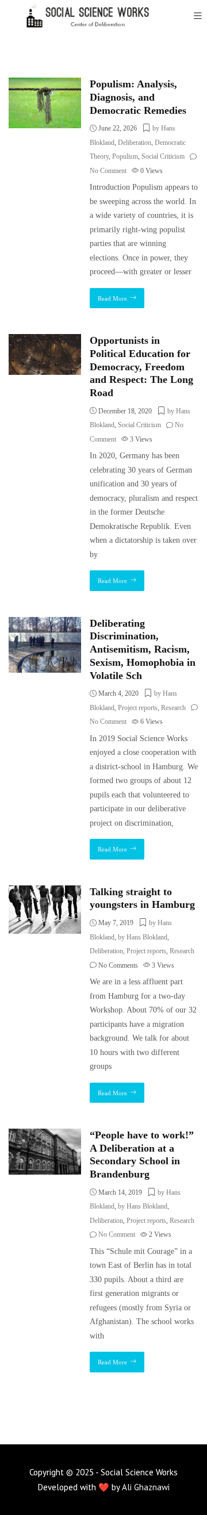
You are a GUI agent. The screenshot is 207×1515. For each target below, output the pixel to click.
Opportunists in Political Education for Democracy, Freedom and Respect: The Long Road (141, 366)
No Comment (108, 171)
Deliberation (134, 143)
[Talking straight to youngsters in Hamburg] (45, 892)
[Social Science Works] (80, 16)
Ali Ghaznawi (146, 1487)
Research (173, 708)
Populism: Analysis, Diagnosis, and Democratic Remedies (138, 97)
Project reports (138, 708)
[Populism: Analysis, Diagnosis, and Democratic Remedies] (45, 84)
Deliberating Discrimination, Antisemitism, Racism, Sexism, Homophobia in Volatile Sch (142, 649)
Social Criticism (163, 156)
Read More (112, 298)
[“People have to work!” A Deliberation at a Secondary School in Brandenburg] (45, 1135)
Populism (125, 156)
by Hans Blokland (142, 937)
